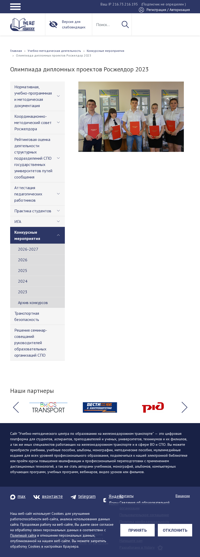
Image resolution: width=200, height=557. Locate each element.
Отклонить (175, 530)
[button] (15, 407)
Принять (137, 530)
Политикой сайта (23, 535)
